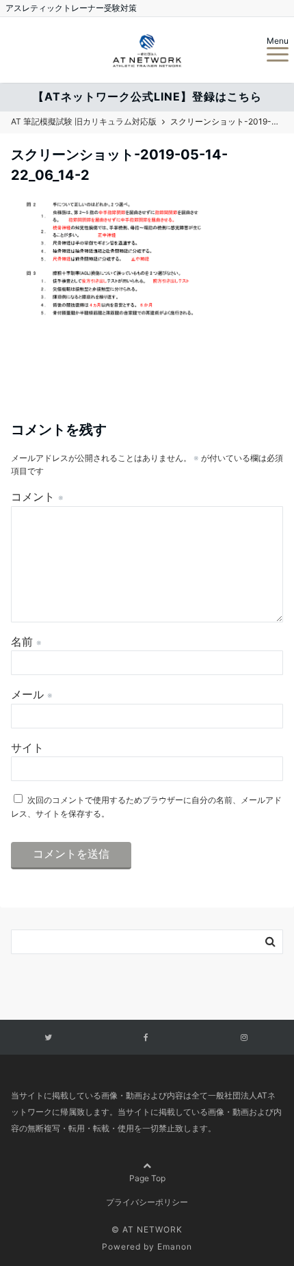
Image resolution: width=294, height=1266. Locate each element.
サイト (27, 747)
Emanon (174, 1246)
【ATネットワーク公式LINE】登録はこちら (147, 96)
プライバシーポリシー (147, 1202)
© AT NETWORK (147, 1229)
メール (32, 694)
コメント (37, 496)
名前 (26, 641)
